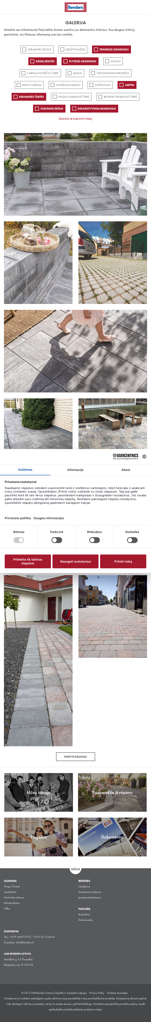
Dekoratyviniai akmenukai (97, 108)
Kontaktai (84, 914)
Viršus (75, 869)
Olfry (7, 908)
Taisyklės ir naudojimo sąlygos (70, 993)
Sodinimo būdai (52, 108)
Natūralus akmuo (68, 85)
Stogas (116, 61)
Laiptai (129, 85)
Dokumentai (85, 920)
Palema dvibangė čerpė (73, 97)
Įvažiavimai (102, 85)
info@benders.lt (25, 942)
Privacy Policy (96, 993)
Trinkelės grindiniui (114, 49)
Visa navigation (8, 7)
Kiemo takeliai (31, 85)
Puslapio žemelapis (117, 993)
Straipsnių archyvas (89, 892)
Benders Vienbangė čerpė (120, 97)
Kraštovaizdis (75, 49)
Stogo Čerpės (12, 886)
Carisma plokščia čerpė (43, 73)
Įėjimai (77, 73)
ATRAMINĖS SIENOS (39, 49)
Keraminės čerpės (31, 97)
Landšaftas (10, 892)
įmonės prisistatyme (89, 897)
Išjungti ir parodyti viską (75, 119)
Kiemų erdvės (45, 61)
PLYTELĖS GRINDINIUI (82, 61)
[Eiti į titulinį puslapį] (75, 7)
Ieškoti (145, 7)
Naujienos (84, 886)
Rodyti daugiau (75, 756)
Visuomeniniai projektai (113, 73)
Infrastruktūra (12, 903)
